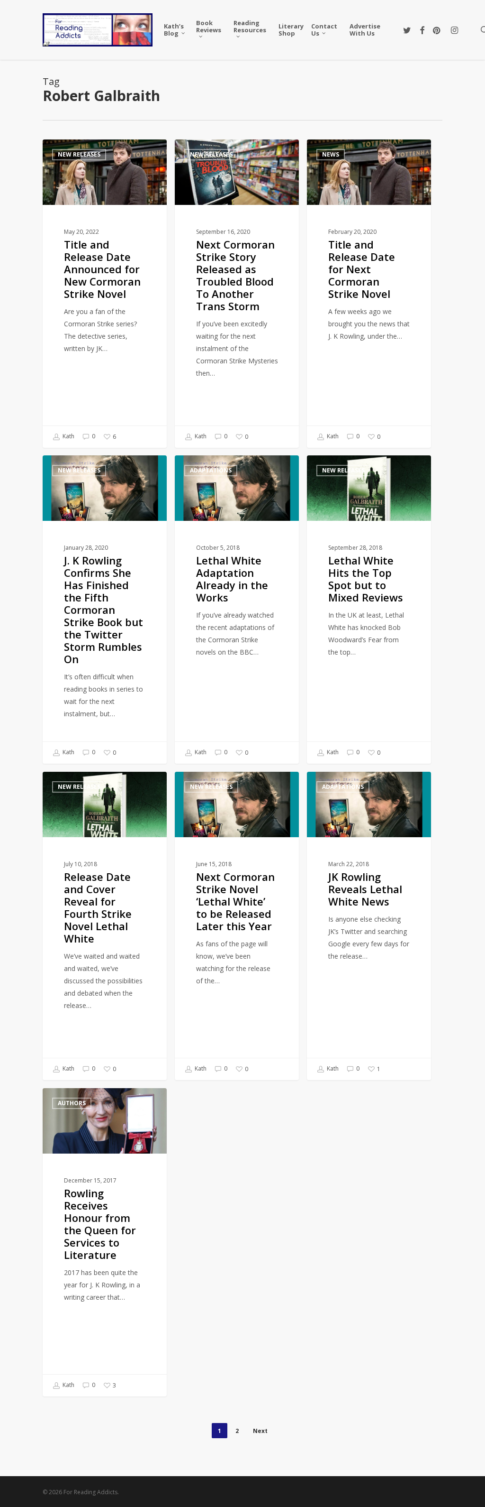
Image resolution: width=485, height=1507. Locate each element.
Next (260, 1431)
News (330, 154)
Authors (72, 1103)
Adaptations (211, 470)
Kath (67, 436)
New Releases (79, 154)
